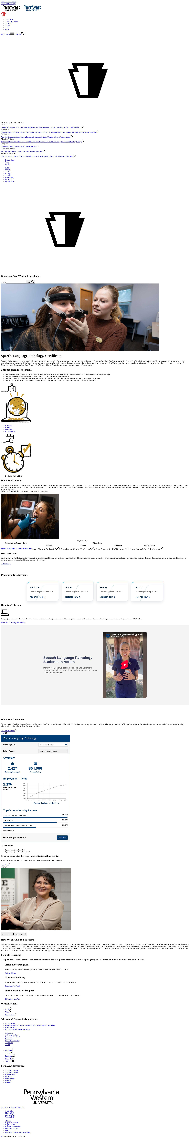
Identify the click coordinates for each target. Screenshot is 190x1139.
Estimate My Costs (45, 142)
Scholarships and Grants (20, 142)
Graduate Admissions (40, 137)
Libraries (8, 1080)
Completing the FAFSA (60, 142)
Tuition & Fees (10, 973)
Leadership (26, 127)
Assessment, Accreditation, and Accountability (61, 127)
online (174, 363)
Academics (9, 19)
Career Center (6, 156)
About (79, 127)
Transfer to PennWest (55, 137)
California (4, 147)
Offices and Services (37, 127)
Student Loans (34, 142)
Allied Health (10, 1023)
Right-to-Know (10, 1125)
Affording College (11, 21)
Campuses (33, 147)
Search (3, 282)
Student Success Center (33, 156)
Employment (9, 1078)
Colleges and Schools (15, 127)
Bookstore (8, 1082)
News (7, 168)
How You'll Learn (50, 132)
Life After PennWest (36, 151)
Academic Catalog (11, 1072)
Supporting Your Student (50, 156)
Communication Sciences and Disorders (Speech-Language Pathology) (30, 1025)
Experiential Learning (36, 132)
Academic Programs (8, 132)
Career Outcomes (23, 151)
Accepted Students (7, 137)
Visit (6, 27)
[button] (8, 34)
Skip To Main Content (8, 2)
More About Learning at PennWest (13, 623)
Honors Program (62, 132)
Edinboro (16, 147)
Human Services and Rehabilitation (17, 1029)
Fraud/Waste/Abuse (12, 1128)
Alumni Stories (11, 151)
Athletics (8, 23)
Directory (8, 179)
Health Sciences (10, 1027)
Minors (70, 132)
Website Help (10, 1117)
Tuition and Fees (6, 142)
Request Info (9, 160)
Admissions (66, 137)
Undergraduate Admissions (23, 137)
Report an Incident (11, 1123)
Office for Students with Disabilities (17, 1132)
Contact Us (9, 1111)
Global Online (24, 147)
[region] (95, 545)
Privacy (8, 1130)
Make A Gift (9, 1113)
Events (7, 170)
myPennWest (9, 181)
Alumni (3, 151)
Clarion (10, 147)
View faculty (6, 564)
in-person (166, 363)
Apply (7, 25)
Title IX (8, 1121)
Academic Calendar (22, 132)
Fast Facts (4, 127)
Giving (7, 173)
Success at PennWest (66, 156)
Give (7, 29)
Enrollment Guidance (18, 156)
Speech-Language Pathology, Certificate (16, 548)
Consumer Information (13, 1126)
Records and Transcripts (81, 132)
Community (9, 177)
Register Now (36, 597)
